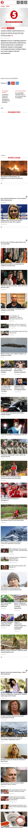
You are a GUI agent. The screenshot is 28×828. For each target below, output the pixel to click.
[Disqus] (14, 135)
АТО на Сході (10, 28)
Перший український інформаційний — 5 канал (2, 2)
